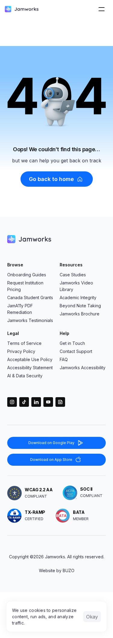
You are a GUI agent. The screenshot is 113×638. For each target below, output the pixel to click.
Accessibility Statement (30, 367)
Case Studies (73, 274)
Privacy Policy (21, 351)
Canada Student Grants (30, 297)
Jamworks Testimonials (30, 320)
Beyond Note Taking (80, 305)
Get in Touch (72, 343)
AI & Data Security (24, 375)
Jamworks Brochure (79, 313)
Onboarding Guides (26, 274)
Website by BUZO (56, 570)
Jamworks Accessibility (82, 367)
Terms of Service (24, 343)
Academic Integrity (78, 297)
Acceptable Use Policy (29, 359)
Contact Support (76, 351)
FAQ (64, 359)
